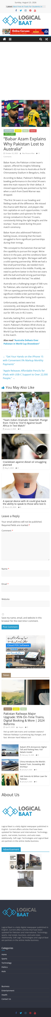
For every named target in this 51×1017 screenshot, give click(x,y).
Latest (18, 131)
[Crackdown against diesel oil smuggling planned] (26, 435)
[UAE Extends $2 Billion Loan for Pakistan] (10, 775)
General (8, 709)
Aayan (21, 727)
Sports (33, 131)
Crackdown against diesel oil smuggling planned (24, 463)
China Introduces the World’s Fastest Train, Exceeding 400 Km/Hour (32, 764)
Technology (7, 963)
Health (4, 995)
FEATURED (9, 131)
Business (5, 986)
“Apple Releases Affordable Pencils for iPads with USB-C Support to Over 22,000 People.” (25, 374)
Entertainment (8, 990)
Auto (4, 971)
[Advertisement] (25, 73)
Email (5, 584)
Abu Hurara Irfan (28, 153)
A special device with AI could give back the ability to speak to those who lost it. (24, 502)
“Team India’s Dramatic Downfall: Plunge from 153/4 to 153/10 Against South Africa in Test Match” (25, 422)
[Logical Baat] (4, 39)
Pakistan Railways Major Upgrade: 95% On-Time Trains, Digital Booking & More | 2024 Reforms (24, 719)
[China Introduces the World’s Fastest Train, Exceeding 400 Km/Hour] (10, 760)
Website (6, 599)
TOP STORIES (9, 134)
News (25, 131)
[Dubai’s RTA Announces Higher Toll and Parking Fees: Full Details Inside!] (10, 746)
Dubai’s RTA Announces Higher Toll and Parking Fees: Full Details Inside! (33, 749)
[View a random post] (46, 39)
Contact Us (6, 999)
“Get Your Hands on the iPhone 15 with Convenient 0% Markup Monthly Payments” (23, 360)
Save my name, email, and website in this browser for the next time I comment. (22, 619)
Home (4, 954)
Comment (7, 530)
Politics (5, 967)
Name (5, 568)
